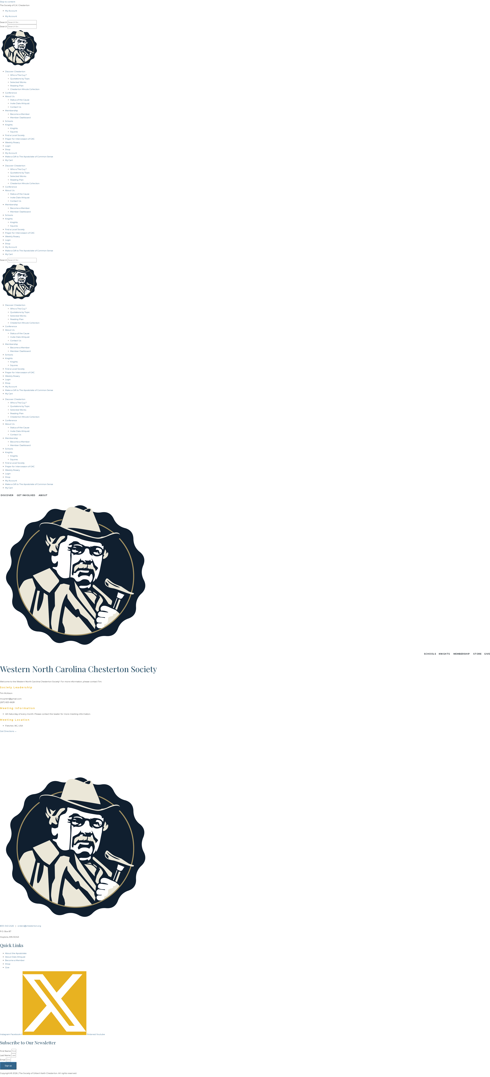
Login (8, 146)
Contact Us (15, 107)
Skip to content (7, 2)
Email (3, 1060)
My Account (11, 11)
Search (3, 22)
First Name (5, 1051)
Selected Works (18, 82)
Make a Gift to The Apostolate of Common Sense (29, 156)
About (43, 495)
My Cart (9, 160)
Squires (14, 132)
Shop (7, 149)
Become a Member (20, 114)
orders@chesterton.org (29, 926)
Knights (14, 128)
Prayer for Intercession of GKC (20, 139)
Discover (7, 495)
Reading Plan (16, 85)
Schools (9, 121)
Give (487, 654)
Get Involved (26, 495)
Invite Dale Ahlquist (19, 103)
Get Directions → (8, 731)
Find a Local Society (14, 135)
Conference (11, 93)
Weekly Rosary (12, 142)
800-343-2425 (7, 926)
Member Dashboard (20, 117)
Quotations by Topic (20, 78)
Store (477, 654)
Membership (11, 110)
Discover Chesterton (15, 71)
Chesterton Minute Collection (24, 89)
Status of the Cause (19, 100)
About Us (9, 96)
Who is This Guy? (18, 75)
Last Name (5, 1055)
